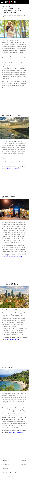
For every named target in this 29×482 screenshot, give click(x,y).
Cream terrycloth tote (12, 339)
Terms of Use (6, 464)
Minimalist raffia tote (13, 169)
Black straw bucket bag (16, 432)
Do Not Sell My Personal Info (9, 472)
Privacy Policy (23, 464)
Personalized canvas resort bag (12, 256)
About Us (24, 460)
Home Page (6, 460)
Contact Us (5, 468)
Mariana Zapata (7, 15)
